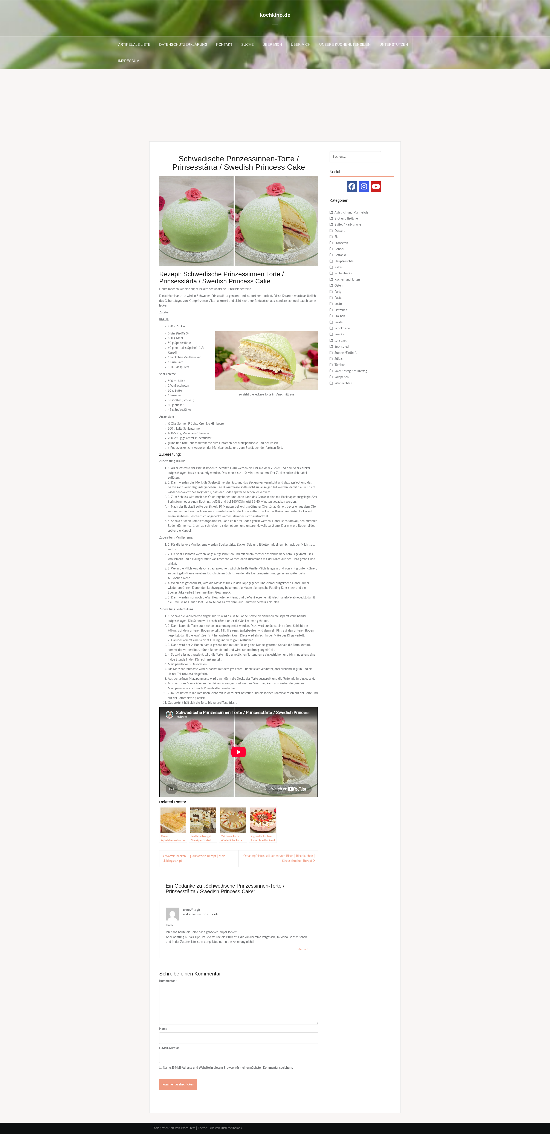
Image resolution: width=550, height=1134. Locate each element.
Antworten (304, 949)
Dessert (340, 230)
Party (338, 291)
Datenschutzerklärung (183, 44)
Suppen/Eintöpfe (346, 352)
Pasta (338, 297)
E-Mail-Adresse (169, 1048)
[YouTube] (376, 186)
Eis (336, 236)
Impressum (128, 61)
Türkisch (340, 364)
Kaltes (338, 267)
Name (163, 1028)
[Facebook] (352, 186)
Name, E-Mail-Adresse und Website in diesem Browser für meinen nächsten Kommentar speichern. (228, 1067)
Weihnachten (343, 383)
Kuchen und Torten (347, 279)
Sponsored (342, 346)
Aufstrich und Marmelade (351, 212)
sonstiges (341, 340)
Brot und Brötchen (347, 218)
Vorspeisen (342, 377)
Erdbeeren (341, 243)
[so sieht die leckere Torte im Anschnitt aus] (266, 360)
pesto (338, 303)
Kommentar (168, 981)
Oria (211, 1128)
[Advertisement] (275, 102)
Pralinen (340, 316)
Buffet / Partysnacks (348, 224)
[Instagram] (364, 186)
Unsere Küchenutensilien (345, 44)
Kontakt (224, 44)
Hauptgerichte (344, 261)
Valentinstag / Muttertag (351, 371)
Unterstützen (393, 44)
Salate (338, 322)
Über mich (272, 44)
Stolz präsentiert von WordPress (174, 1128)
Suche (247, 44)
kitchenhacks (343, 273)
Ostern (339, 285)
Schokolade (342, 328)
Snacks (339, 334)
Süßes (338, 358)
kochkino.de (275, 15)
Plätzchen (341, 310)
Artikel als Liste (134, 44)
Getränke (341, 255)
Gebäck (339, 249)
